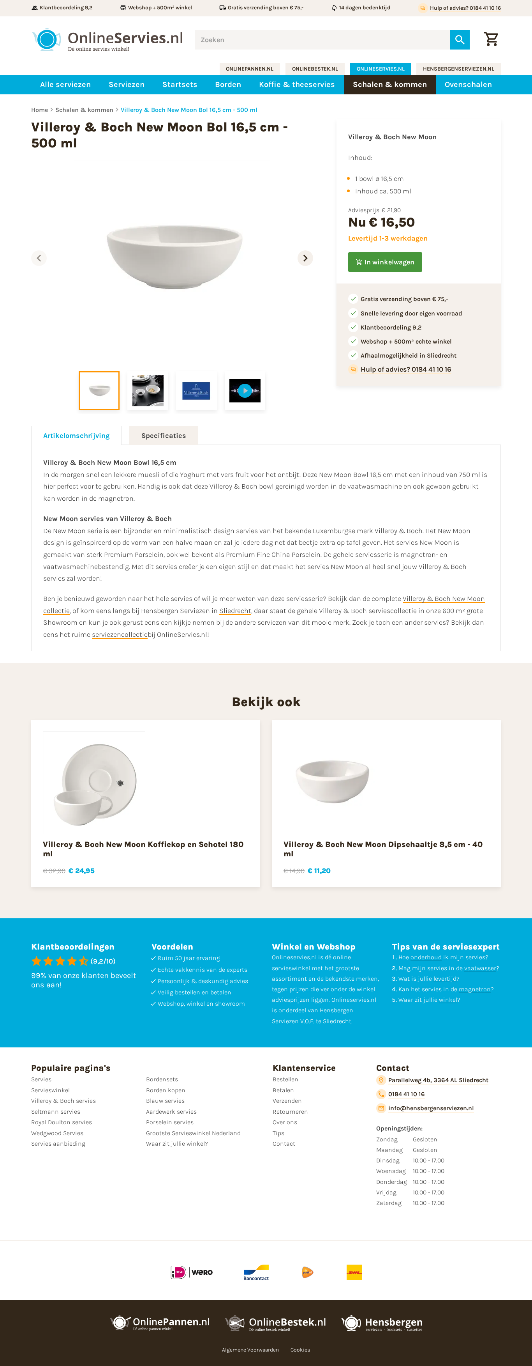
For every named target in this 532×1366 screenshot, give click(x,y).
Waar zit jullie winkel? (177, 1143)
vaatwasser (480, 968)
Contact (284, 1143)
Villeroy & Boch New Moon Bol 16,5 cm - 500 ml (189, 109)
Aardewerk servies (171, 1111)
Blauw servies (165, 1100)
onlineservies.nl (381, 69)
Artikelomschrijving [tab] (76, 435)
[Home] (107, 39)
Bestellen (285, 1079)
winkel (448, 999)
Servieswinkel (50, 1090)
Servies (41, 1079)
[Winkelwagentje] (491, 40)
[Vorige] (39, 258)
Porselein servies (170, 1122)
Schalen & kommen (84, 109)
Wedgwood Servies (57, 1133)
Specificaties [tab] (163, 435)
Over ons (285, 1122)
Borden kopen (165, 1090)
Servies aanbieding (58, 1143)
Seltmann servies (55, 1111)
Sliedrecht (235, 610)
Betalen (283, 1090)
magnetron (475, 989)
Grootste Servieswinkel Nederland (193, 1133)
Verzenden (287, 1100)
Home (39, 109)
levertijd (444, 978)
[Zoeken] (460, 40)
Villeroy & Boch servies (63, 1100)
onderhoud (426, 957)
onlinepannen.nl (249, 69)
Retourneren (290, 1111)
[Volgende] (305, 258)
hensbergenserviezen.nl (458, 69)
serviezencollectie (120, 634)
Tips (278, 1133)
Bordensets (162, 1079)
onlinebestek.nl (315, 69)
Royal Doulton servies (61, 1122)
